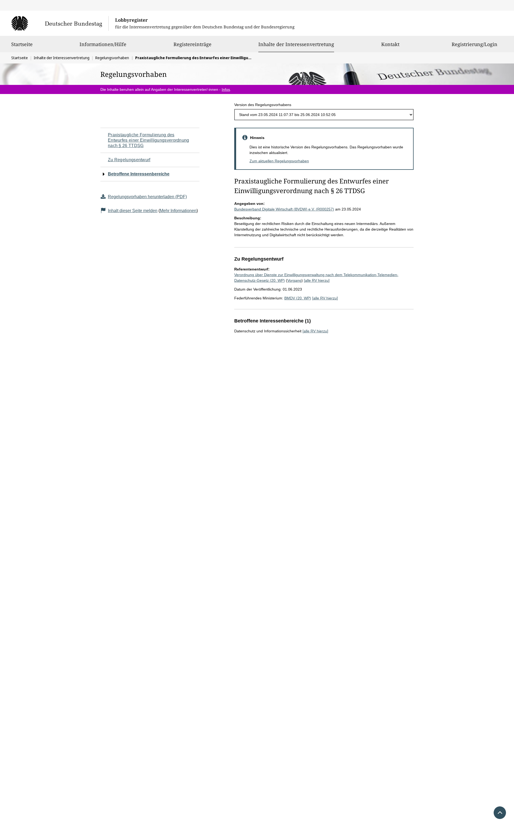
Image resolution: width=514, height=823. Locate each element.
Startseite (22, 44)
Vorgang (294, 280)
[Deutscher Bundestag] (59, 23)
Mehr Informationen (178, 210)
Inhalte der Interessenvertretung (296, 44)
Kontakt (390, 44)
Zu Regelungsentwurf (129, 159)
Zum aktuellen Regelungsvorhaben (279, 161)
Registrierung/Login (474, 44)
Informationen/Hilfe (103, 44)
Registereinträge (192, 44)
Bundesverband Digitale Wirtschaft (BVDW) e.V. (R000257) (284, 209)
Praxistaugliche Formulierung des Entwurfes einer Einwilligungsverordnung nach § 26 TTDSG (148, 140)
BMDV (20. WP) (297, 298)
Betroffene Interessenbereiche (138, 174)
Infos (226, 89)
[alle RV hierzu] (317, 280)
